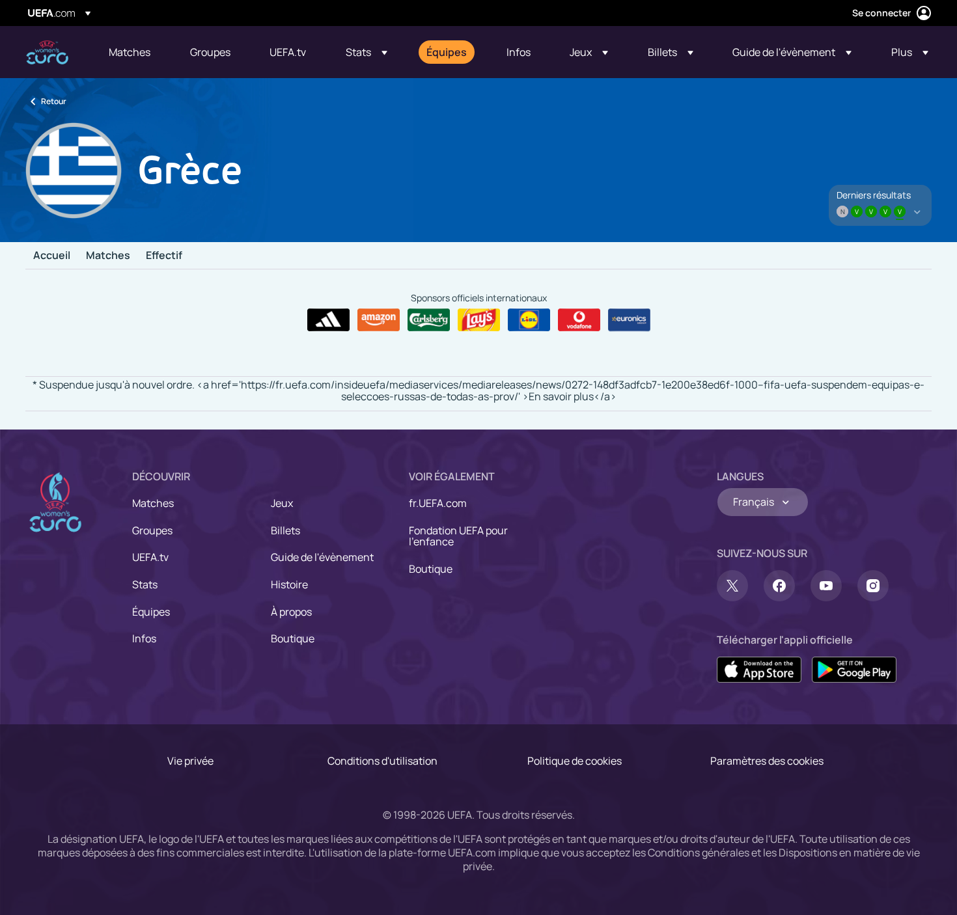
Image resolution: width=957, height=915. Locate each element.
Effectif (164, 256)
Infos (144, 638)
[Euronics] (629, 320)
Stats (145, 584)
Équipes (151, 612)
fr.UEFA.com (438, 503)
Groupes (152, 530)
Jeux (282, 503)
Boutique (292, 638)
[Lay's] (479, 320)
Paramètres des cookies (767, 761)
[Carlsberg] (429, 320)
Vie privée (190, 761)
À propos (291, 612)
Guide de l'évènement (322, 557)
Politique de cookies (574, 761)
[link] (129, 52)
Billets (285, 530)
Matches (108, 256)
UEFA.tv (150, 557)
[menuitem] (133, 52)
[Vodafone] (579, 320)
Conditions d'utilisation (382, 761)
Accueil (51, 256)
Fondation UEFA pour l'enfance (458, 536)
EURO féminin (47, 52)
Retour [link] (53, 101)
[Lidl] (529, 320)
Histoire (289, 584)
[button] (366, 52)
